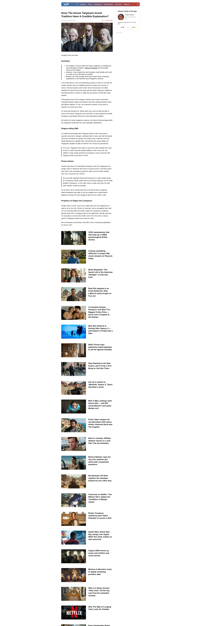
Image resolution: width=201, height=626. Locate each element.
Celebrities (83, 4)
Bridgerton (127, 4)
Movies (90, 4)
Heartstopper (97, 4)
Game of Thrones (91, 68)
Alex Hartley (109, 20)
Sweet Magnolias (108, 4)
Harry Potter (118, 4)
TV (77, 4)
